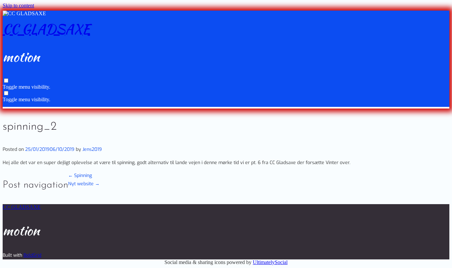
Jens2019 (92, 149)
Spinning (80, 175)
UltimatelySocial (270, 262)
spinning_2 (30, 127)
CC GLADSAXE (46, 29)
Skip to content (18, 5)
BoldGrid (32, 255)
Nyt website (84, 184)
